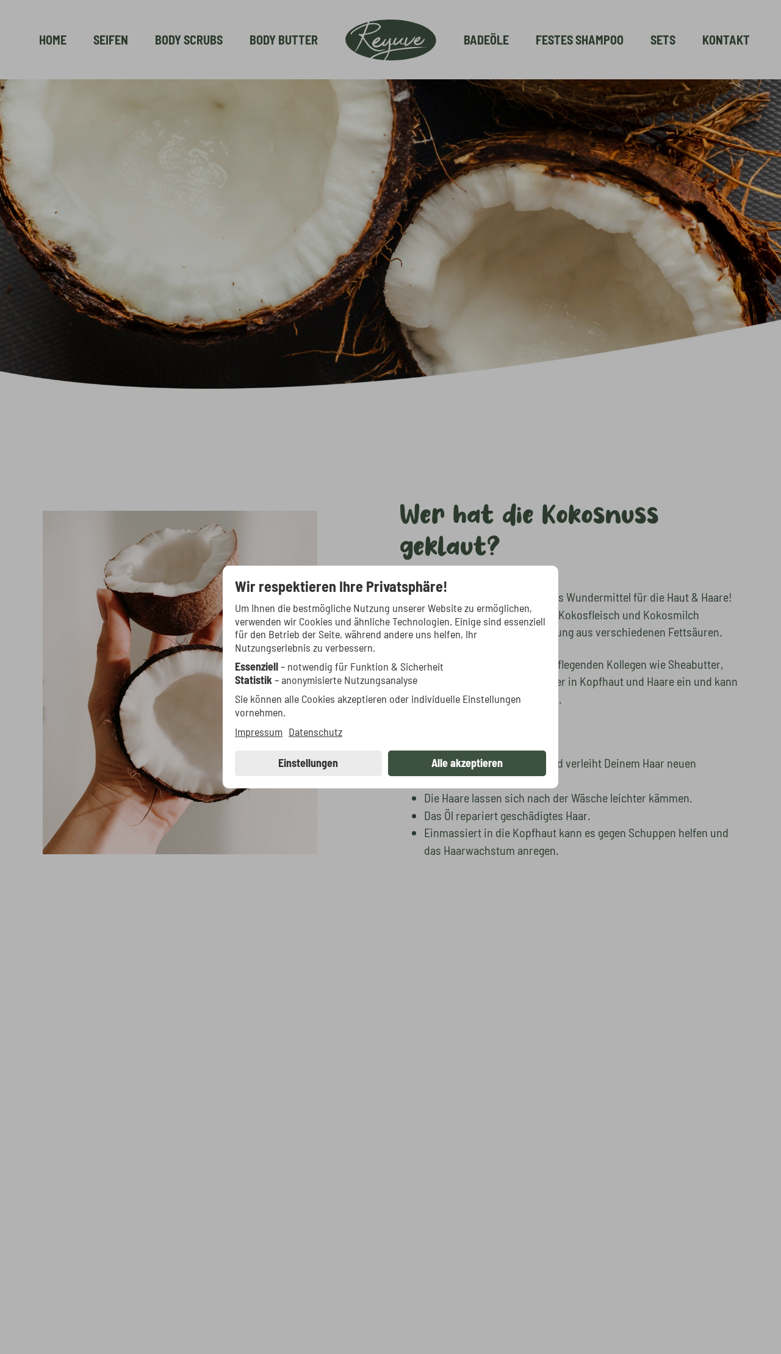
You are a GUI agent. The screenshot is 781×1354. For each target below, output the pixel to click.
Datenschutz (315, 732)
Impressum (259, 732)
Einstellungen (308, 762)
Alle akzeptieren (467, 762)
